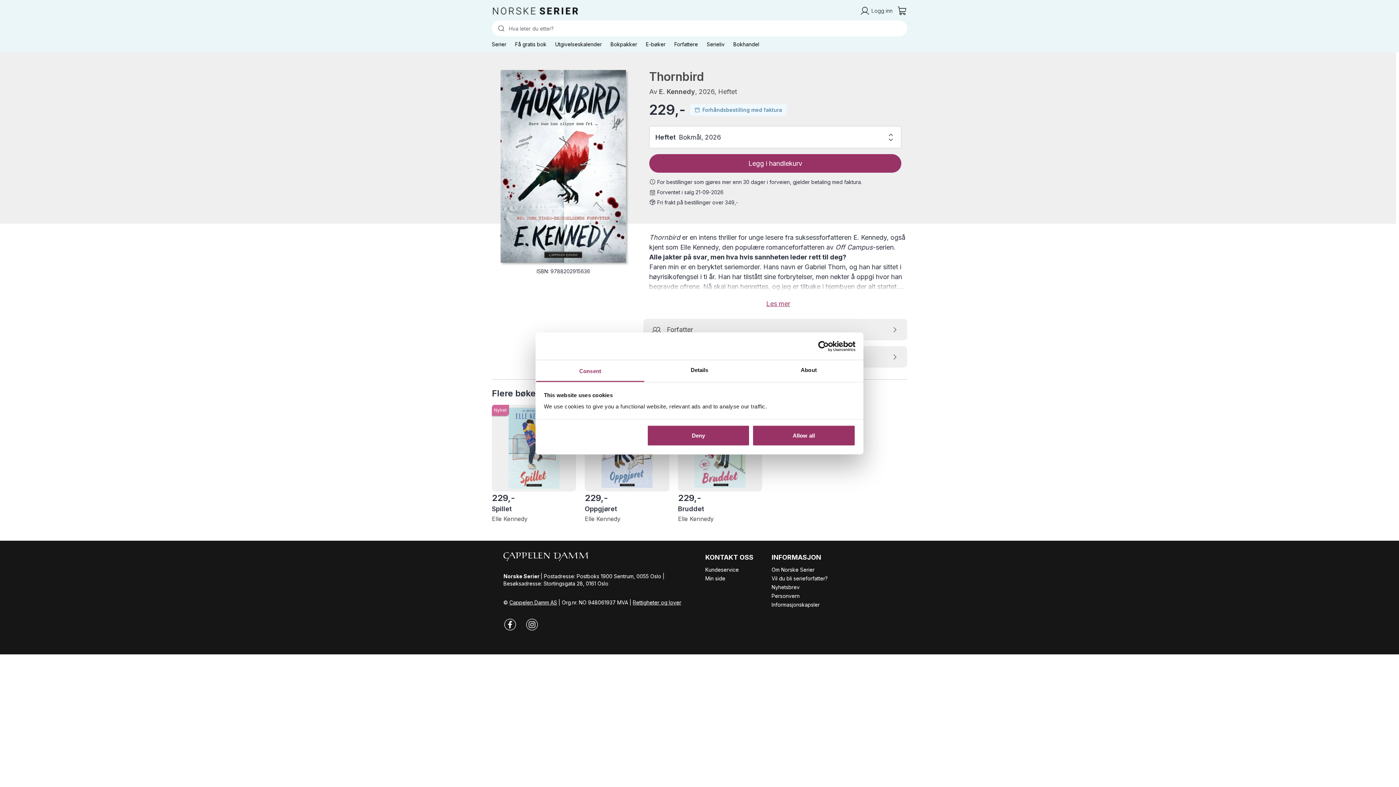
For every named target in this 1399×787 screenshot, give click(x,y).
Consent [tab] (590, 371)
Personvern (786, 596)
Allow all (804, 435)
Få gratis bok (530, 44)
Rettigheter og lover (657, 602)
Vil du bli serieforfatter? (800, 578)
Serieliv (716, 44)
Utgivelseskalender (578, 44)
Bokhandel (746, 44)
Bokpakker (624, 44)
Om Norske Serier (793, 570)
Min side (715, 578)
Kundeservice (722, 570)
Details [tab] (700, 370)
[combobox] (699, 28)
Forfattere (686, 44)
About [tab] (809, 370)
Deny (698, 435)
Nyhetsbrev (786, 587)
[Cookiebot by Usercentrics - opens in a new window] (823, 346)
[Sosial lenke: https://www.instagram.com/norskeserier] (531, 624)
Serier (499, 44)
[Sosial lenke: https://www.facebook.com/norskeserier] (510, 624)
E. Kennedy (677, 91)
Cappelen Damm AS (533, 602)
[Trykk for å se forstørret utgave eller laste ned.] (563, 166)
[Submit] (500, 28)
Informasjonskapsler (796, 605)
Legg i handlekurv (775, 163)
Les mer (778, 304)
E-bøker (656, 44)
